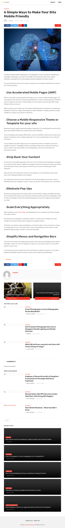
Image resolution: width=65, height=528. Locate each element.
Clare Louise (30, 349)
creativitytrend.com (30, 524)
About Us (37, 520)
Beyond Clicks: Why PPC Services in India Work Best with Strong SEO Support (41, 395)
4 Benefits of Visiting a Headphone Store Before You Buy (23, 490)
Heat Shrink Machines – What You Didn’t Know (41, 409)
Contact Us (29, 520)
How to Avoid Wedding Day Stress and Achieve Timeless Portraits (26, 473)
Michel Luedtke (31, 313)
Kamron (11, 20)
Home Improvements (11, 505)
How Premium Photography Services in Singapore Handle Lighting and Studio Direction (40, 329)
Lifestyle (8, 471)
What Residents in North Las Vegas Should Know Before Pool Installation (28, 507)
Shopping (8, 488)
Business (6, 8)
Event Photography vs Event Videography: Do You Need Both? (42, 310)
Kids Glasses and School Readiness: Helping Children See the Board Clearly (29, 439)
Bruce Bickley (31, 383)
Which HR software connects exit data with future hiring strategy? (42, 345)
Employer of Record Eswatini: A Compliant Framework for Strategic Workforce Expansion (42, 378)
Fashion (8, 437)
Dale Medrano (31, 398)
